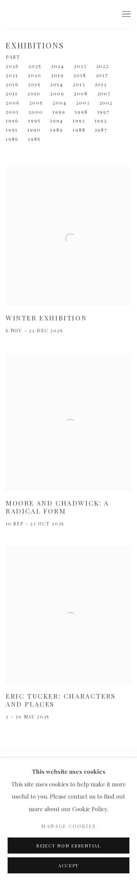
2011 (12, 93)
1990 (34, 129)
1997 (103, 111)
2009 (57, 93)
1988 (79, 129)
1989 (56, 129)
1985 (34, 138)
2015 (34, 84)
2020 (34, 75)
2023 (80, 66)
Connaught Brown (57, 14)
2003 (83, 102)
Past (13, 56)
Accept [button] (68, 865)
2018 (79, 75)
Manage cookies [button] (68, 826)
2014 (56, 84)
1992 (101, 120)
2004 (60, 102)
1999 (59, 111)
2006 (13, 102)
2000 (36, 111)
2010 (34, 93)
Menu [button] (125, 14)
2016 (12, 84)
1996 (12, 120)
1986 (12, 138)
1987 (101, 129)
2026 (12, 66)
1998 (81, 111)
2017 (102, 75)
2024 (57, 66)
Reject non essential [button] (68, 846)
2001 (12, 111)
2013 (79, 84)
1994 (56, 120)
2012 (101, 84)
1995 (34, 120)
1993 (79, 120)
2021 (12, 75)
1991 (12, 129)
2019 (57, 75)
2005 (36, 102)
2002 (106, 102)
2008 (81, 93)
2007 (104, 93)
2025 (35, 66)
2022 (102, 66)
